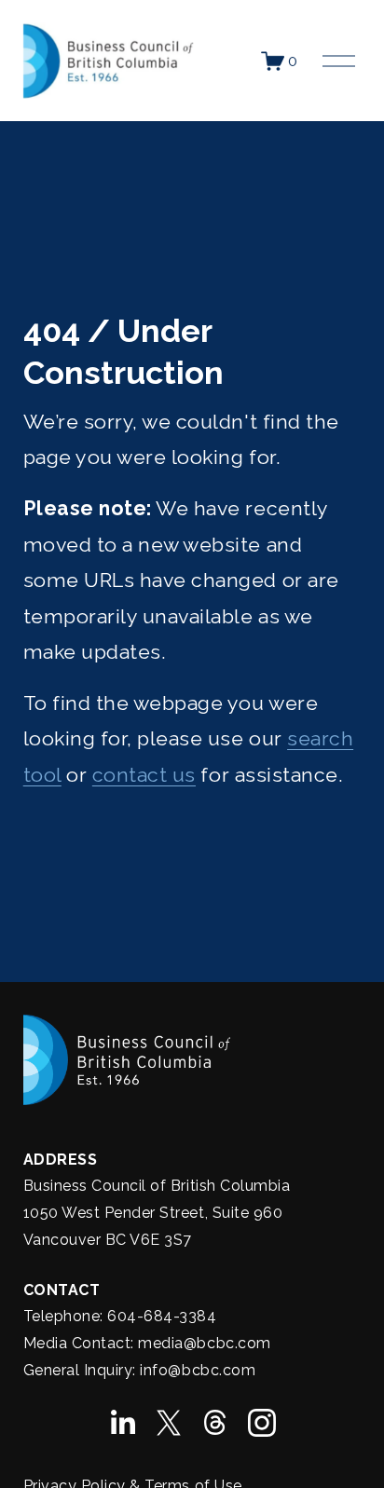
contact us (144, 774)
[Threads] (215, 1423)
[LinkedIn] (122, 1423)
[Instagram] (262, 1423)
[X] (169, 1423)
